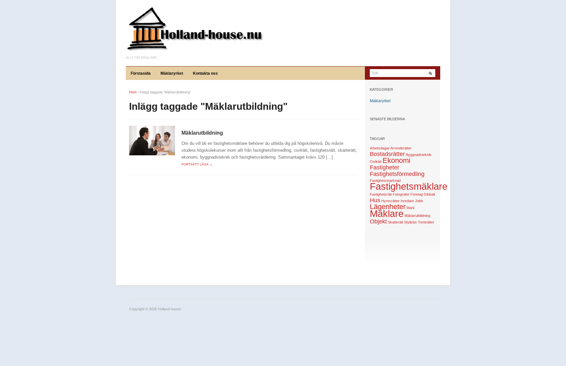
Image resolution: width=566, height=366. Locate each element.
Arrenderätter (401, 148)
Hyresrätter (390, 201)
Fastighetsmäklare (408, 186)
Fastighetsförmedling (397, 174)
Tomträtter (426, 222)
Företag (416, 194)
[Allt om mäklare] (194, 31)
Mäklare (387, 213)
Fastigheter (384, 167)
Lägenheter (388, 206)
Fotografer (401, 194)
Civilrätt (376, 162)
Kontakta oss (205, 73)
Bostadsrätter (387, 154)
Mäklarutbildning (202, 133)
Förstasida (141, 73)
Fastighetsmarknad (385, 181)
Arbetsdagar (379, 148)
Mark (410, 208)
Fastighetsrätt (381, 194)
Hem (133, 92)
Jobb (419, 201)
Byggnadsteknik (418, 155)
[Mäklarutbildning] (152, 140)
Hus (375, 200)
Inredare (407, 201)
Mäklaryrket (171, 73)
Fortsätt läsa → (197, 164)
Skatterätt (395, 222)
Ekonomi (396, 160)
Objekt (378, 221)
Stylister (410, 222)
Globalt (429, 194)
